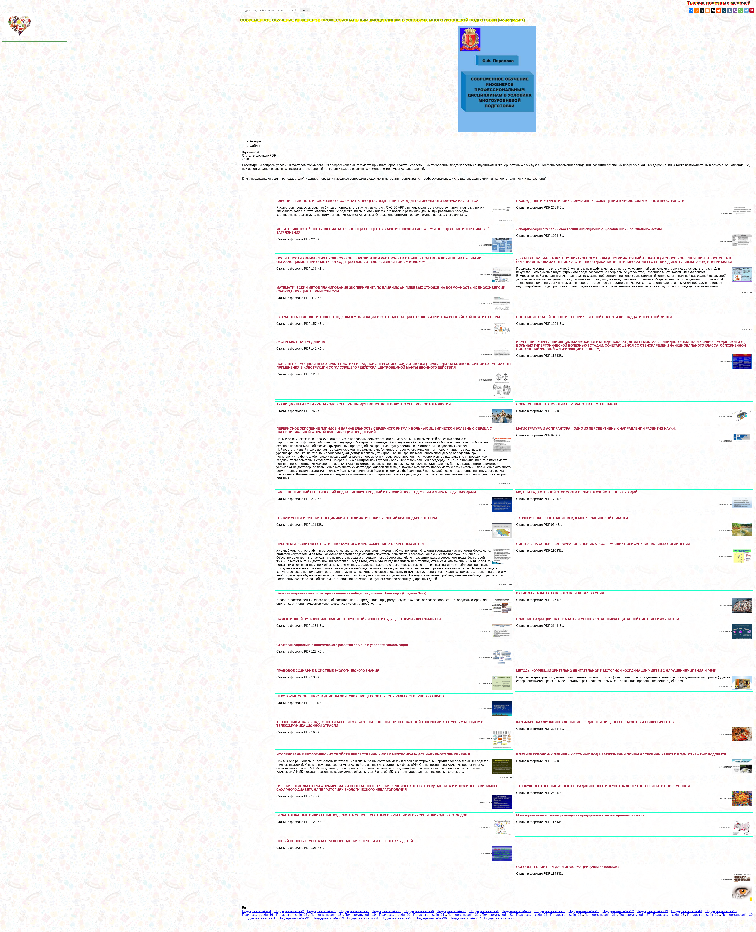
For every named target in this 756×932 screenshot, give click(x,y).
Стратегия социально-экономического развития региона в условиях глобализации (342, 645)
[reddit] (718, 10)
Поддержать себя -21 (428, 914)
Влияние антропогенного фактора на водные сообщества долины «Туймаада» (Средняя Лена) (351, 593)
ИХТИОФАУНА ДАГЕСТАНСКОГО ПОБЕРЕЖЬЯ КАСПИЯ (560, 593)
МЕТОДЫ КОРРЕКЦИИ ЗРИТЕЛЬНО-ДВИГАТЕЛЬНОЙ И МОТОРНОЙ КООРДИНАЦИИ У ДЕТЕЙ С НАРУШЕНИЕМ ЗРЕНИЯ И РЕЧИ (616, 670)
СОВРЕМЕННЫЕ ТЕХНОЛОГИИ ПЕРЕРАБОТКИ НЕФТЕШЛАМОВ (566, 404)
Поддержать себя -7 (451, 911)
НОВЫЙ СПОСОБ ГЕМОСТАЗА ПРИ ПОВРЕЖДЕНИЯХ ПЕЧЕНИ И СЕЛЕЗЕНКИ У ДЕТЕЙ (344, 841)
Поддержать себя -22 (463, 914)
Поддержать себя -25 (565, 914)
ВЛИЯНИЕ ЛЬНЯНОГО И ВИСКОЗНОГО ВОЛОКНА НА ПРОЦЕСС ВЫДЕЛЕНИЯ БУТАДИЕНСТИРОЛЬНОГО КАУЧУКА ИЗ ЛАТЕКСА (377, 201)
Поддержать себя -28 (668, 914)
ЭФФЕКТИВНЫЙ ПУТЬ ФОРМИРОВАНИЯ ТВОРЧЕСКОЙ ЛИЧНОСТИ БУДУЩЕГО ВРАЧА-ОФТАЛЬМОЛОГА (359, 619)
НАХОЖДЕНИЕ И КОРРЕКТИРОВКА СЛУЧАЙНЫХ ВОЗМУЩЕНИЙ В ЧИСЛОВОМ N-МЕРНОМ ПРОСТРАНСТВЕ (601, 201)
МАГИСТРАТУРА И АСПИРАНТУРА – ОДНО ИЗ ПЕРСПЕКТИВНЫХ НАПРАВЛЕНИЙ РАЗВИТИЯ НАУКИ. (596, 428)
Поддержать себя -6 (419, 911)
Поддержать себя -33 (328, 918)
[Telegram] (746, 10)
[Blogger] (707, 10)
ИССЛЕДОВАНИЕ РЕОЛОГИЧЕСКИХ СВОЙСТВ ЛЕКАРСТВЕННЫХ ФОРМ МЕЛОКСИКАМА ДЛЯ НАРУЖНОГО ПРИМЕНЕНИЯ (373, 754)
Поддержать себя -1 (256, 911)
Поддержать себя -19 (360, 914)
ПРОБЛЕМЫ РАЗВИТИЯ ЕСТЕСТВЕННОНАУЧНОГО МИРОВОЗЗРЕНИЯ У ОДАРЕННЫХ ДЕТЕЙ (350, 543)
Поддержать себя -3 (321, 911)
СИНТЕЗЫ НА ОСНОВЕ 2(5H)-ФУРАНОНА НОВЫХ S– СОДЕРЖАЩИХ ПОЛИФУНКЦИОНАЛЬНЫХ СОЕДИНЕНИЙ (603, 543)
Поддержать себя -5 (386, 911)
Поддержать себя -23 (497, 914)
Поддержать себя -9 (516, 911)
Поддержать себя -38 (499, 918)
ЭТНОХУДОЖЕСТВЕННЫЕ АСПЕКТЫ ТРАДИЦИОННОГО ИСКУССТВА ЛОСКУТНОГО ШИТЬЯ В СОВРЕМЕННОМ (603, 786)
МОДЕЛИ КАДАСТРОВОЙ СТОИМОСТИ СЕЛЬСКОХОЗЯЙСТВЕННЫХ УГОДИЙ (576, 492)
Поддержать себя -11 (584, 911)
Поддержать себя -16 (257, 914)
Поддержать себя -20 (394, 914)
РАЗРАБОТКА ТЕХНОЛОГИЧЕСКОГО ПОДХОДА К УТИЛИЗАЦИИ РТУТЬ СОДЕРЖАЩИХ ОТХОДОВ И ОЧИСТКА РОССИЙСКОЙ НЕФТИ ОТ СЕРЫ (388, 317)
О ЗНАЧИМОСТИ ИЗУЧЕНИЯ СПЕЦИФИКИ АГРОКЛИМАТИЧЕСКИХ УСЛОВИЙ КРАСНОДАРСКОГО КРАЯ (357, 518)
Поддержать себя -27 (634, 914)
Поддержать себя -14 (686, 911)
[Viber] (735, 10)
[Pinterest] (751, 10)
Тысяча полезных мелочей (721, 2)
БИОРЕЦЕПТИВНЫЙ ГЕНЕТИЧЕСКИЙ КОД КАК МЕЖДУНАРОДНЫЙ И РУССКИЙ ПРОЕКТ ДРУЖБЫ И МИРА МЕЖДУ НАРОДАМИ (376, 492)
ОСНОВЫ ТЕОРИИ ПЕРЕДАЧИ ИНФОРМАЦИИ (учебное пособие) (567, 867)
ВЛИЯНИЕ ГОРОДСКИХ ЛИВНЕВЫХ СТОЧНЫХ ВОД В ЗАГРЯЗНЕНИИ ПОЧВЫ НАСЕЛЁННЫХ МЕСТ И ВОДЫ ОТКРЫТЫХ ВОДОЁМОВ (621, 754)
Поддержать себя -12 (618, 911)
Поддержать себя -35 (396, 918)
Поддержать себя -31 (259, 918)
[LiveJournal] (724, 10)
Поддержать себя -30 (737, 914)
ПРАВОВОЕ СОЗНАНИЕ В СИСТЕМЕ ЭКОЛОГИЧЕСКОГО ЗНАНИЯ (327, 670)
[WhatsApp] (740, 10)
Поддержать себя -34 (362, 918)
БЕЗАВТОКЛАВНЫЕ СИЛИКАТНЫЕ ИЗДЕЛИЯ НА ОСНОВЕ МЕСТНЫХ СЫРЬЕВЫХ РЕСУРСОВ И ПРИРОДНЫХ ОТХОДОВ (371, 815)
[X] (702, 10)
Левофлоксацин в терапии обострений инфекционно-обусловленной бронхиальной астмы (589, 229)
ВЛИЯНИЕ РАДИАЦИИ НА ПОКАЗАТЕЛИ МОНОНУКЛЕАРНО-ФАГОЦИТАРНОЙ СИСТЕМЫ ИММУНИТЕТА (597, 619)
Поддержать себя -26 (600, 914)
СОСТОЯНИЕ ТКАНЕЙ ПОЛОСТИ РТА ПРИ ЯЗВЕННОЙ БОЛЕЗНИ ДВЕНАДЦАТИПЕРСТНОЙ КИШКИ (594, 317)
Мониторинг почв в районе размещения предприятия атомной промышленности (580, 815)
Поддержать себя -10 (549, 911)
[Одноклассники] (696, 10)
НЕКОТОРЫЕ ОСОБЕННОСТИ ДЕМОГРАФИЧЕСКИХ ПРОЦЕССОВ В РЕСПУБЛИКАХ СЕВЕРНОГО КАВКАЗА (360, 696)
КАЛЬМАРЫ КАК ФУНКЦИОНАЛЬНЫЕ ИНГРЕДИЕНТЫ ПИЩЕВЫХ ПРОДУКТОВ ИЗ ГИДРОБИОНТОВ (595, 722)
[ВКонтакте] (691, 10)
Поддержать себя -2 (289, 911)
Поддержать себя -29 (702, 914)
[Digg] (713, 10)
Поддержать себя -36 (431, 918)
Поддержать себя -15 (721, 911)
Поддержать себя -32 (294, 918)
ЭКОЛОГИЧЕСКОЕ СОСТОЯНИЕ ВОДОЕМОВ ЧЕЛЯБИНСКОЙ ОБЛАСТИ (572, 518)
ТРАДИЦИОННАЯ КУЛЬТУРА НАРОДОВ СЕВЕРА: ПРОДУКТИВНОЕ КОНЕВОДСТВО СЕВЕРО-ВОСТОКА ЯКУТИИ (363, 404)
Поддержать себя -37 (465, 918)
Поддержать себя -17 (291, 914)
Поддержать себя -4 (354, 911)
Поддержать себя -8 (484, 911)
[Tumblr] (729, 10)
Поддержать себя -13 (652, 911)
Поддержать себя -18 (326, 914)
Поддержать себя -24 (531, 914)
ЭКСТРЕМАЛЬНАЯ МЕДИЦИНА (300, 342)
